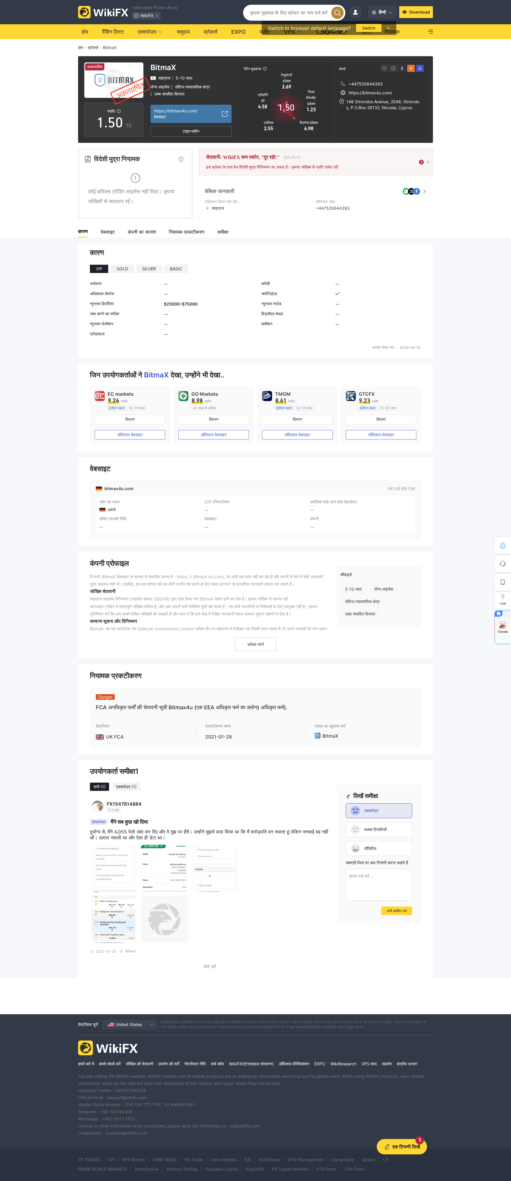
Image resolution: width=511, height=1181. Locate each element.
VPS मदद (369, 1063)
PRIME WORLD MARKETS (102, 1169)
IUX (248, 1159)
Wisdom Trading (182, 1169)
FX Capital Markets (290, 1169)
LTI (386, 1159)
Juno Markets (224, 1159)
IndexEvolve (147, 1169)
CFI (111, 1159)
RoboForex (269, 1159)
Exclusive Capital (221, 1169)
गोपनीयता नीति (195, 1063)
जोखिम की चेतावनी (139, 1063)
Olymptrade (342, 1159)
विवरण (130, 419)
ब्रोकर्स (93, 47)
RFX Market (133, 1159)
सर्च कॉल (217, 1063)
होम (80, 47)
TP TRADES (89, 1159)
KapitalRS (255, 1169)
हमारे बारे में (86, 1063)
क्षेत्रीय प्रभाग (407, 1063)
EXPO (319, 1063)
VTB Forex (326, 1169)
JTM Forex (354, 1169)
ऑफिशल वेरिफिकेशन (294, 1063)
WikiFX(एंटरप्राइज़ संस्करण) (251, 1063)
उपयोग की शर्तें (168, 1063)
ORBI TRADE (165, 1159)
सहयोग (387, 1063)
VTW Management (305, 1159)
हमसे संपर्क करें (110, 1063)
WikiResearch (343, 1063)
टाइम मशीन (191, 131)
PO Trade (194, 1159)
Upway (368, 1159)
